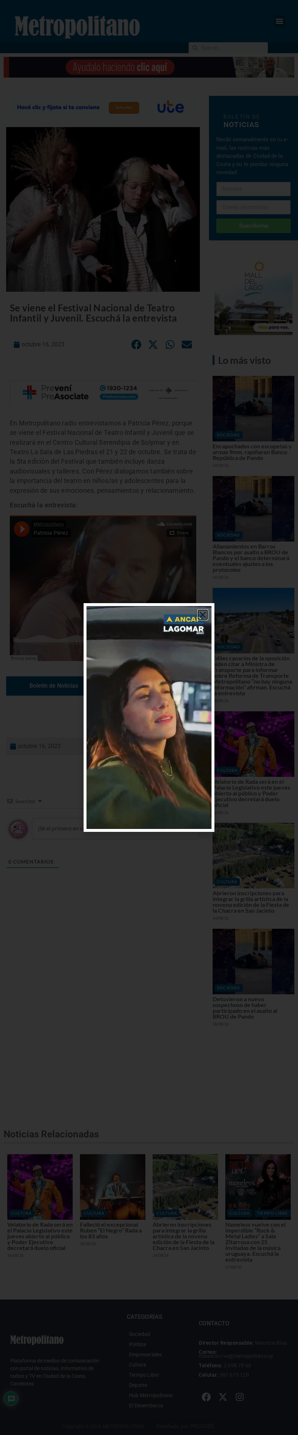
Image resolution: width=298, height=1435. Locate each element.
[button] (202, 614)
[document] (149, 717)
